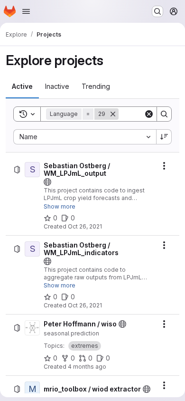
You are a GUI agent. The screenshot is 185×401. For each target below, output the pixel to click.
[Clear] (149, 114)
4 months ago (87, 366)
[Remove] (113, 114)
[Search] (164, 114)
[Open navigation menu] (26, 11)
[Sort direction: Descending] (164, 136)
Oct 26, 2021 (85, 226)
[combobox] (84, 136)
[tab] (22, 86)
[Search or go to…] (157, 11)
